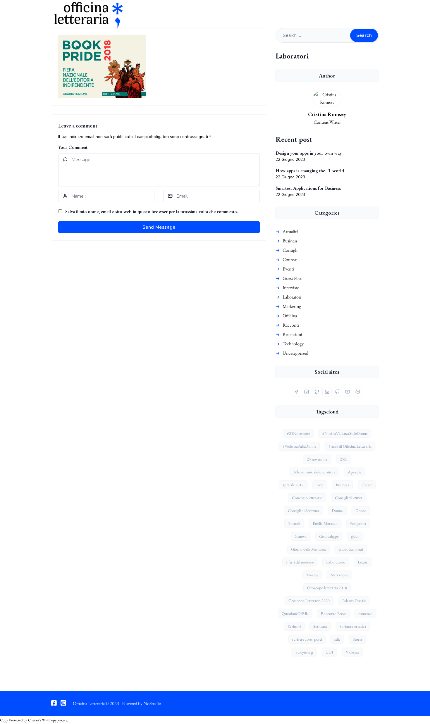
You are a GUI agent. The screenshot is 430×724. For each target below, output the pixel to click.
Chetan (33, 720)
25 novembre (317, 459)
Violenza (352, 652)
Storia (357, 639)
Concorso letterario (307, 497)
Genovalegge (328, 536)
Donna (337, 510)
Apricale (354, 472)
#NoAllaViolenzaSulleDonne (344, 433)
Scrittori (294, 626)
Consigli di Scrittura (303, 510)
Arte (319, 484)
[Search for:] (327, 35)
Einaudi (294, 523)
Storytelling (304, 652)
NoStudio (152, 703)
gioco (355, 536)
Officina (290, 316)
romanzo (365, 613)
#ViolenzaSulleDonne (299, 446)
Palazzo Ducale (354, 600)
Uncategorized (295, 353)
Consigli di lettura (348, 497)
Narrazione (339, 575)
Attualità (290, 231)
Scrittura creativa (353, 626)
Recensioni (292, 334)
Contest (290, 259)
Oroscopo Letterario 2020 (309, 600)
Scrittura (320, 626)
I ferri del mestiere (300, 562)
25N (343, 459)
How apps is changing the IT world (310, 171)
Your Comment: (73, 147)
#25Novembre (298, 433)
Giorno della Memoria (308, 549)
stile (337, 639)
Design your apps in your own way (309, 153)
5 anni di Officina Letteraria (349, 446)
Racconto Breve (333, 613)
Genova (301, 536)
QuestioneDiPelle (295, 613)
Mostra (312, 575)
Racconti (291, 325)
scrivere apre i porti (307, 639)
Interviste (291, 288)
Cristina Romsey (327, 114)
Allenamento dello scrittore (314, 472)
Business (290, 241)
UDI (329, 652)
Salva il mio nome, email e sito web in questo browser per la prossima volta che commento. (151, 211)
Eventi (288, 269)
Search (364, 35)
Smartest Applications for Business (308, 188)
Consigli (290, 250)
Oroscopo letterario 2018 (327, 587)
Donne (360, 510)
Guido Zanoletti (350, 549)
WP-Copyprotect (54, 720)
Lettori (363, 562)
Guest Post (292, 278)
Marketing (292, 306)
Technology (293, 344)
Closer (367, 484)
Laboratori (292, 297)
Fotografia (358, 523)
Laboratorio (335, 562)
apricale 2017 (293, 484)
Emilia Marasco (325, 523)
